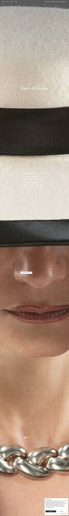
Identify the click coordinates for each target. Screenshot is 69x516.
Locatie (11, 1)
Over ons (7, 1)
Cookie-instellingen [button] (56, 513)
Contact (16, 1)
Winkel (3, 1)
